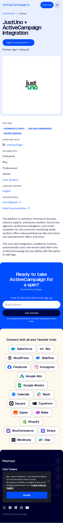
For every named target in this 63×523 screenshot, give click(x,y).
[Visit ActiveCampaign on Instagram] (21, 507)
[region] (27, 486)
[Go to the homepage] (16, 5)
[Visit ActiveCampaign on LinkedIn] (15, 507)
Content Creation (12, 133)
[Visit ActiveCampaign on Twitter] (4, 507)
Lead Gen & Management (40, 128)
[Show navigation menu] (57, 5)
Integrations (9, 14)
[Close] (48, 481)
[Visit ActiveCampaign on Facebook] (10, 507)
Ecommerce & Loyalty (14, 128)
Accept (26, 495)
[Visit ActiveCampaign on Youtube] (27, 507)
